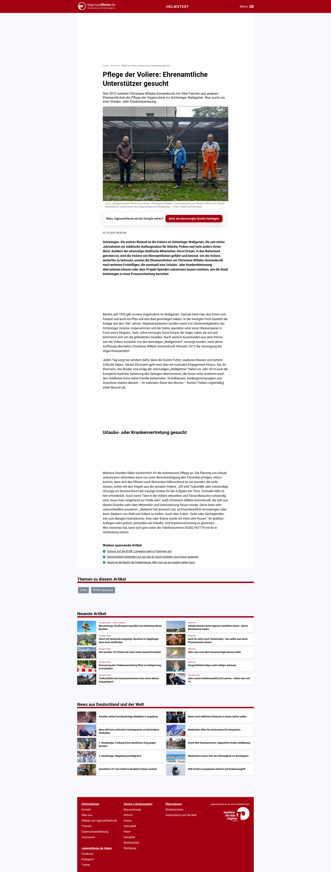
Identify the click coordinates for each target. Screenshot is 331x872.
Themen (87, 826)
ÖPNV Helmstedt (103, 590)
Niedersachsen (174, 809)
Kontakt (86, 809)
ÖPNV (83, 590)
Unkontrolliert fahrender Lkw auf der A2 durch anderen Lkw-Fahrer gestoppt (152, 556)
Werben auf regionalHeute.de (99, 820)
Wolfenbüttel (131, 842)
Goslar (128, 820)
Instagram (88, 859)
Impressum (88, 837)
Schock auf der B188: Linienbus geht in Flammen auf (139, 551)
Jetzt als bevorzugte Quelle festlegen (194, 218)
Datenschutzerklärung (95, 831)
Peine (127, 831)
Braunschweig (132, 809)
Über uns (87, 815)
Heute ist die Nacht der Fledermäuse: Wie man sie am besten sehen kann (151, 562)
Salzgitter (129, 837)
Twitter (86, 864)
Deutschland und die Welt (181, 815)
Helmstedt (115, 66)
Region (106, 66)
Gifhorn (128, 815)
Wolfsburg (130, 848)
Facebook (87, 853)
